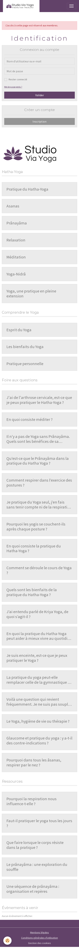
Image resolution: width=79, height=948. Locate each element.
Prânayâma (16, 223)
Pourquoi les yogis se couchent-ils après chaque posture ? (35, 527)
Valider (39, 95)
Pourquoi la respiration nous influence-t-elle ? (31, 801)
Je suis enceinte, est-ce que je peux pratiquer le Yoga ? (36, 658)
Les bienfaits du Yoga (25, 346)
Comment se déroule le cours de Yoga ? (39, 570)
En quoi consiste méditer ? (29, 419)
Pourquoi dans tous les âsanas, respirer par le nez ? (33, 762)
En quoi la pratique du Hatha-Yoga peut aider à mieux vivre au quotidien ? (39, 636)
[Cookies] (7, 940)
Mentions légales (39, 932)
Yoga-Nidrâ (16, 274)
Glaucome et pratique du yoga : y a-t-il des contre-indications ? (39, 741)
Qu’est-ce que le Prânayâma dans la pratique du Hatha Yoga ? (37, 461)
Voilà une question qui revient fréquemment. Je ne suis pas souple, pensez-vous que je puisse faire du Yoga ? (38, 702)
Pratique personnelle (24, 363)
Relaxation (15, 240)
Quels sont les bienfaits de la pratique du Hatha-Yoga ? (31, 592)
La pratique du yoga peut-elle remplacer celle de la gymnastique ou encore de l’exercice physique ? (39, 680)
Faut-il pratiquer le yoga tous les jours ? (39, 823)
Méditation (16, 257)
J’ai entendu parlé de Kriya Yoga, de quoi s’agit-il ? (37, 614)
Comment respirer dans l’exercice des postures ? (39, 483)
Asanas (12, 206)
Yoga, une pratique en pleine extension (31, 294)
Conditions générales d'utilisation (39, 937)
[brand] (21, 6)
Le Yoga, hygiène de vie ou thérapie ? (37, 721)
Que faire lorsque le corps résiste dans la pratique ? (35, 845)
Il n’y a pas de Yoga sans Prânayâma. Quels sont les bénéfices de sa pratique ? (38, 439)
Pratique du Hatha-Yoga (27, 189)
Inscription (39, 121)
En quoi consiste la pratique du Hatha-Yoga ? (33, 548)
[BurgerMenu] (71, 6)
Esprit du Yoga (18, 329)
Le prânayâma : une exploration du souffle (36, 867)
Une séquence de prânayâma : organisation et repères (32, 889)
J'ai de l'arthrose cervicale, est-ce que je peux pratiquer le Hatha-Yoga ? (39, 400)
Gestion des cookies (39, 943)
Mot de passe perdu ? (13, 87)
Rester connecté (18, 79)
